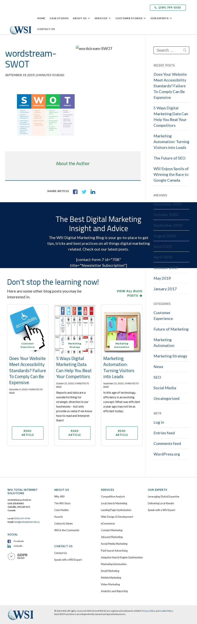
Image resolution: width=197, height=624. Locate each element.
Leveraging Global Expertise (163, 496)
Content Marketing (111, 530)
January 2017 (165, 288)
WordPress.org (167, 454)
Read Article (28, 432)
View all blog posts (130, 293)
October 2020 (166, 214)
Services (101, 18)
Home (41, 18)
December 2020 (168, 204)
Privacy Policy (148, 611)
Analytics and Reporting (114, 591)
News (158, 366)
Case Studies (59, 18)
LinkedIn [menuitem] (18, 545)
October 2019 (166, 267)
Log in (159, 422)
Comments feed (167, 443)
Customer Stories (128, 18)
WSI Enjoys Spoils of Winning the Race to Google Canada (171, 174)
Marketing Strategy (170, 356)
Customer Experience (163, 315)
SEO (157, 377)
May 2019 (162, 278)
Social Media (165, 387)
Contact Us (46, 29)
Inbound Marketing (112, 536)
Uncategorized (166, 398)
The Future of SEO (169, 158)
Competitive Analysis (113, 496)
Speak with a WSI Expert (68, 559)
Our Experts (159, 18)
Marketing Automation (164, 342)
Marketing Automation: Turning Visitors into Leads (118, 367)
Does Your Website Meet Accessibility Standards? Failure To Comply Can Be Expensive (27, 370)
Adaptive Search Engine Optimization (122, 557)
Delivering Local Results (161, 503)
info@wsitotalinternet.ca (26, 521)
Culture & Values (63, 523)
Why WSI (59, 496)
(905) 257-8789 (22, 518)
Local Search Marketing (114, 503)
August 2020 (165, 235)
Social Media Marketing (114, 543)
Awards (58, 516)
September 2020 (168, 225)
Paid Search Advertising (114, 550)
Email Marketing (110, 570)
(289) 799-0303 (169, 7)
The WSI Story (62, 503)
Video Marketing (110, 584)
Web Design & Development (117, 516)
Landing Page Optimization (116, 510)
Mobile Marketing (111, 577)
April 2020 (163, 257)
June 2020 (163, 246)
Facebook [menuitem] (19, 541)
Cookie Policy (166, 611)
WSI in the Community (66, 530)
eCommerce (108, 523)
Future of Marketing (171, 329)
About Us (80, 18)
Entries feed (164, 432)
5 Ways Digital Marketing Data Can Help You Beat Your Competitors (74, 367)
